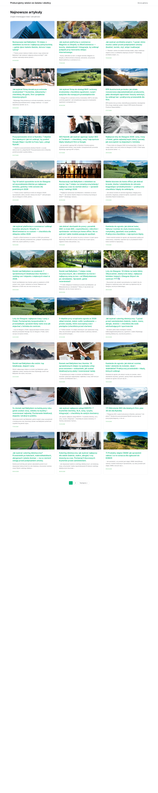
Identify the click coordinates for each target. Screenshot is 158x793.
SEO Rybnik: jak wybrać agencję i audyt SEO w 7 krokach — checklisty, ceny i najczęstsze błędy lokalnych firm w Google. (79, 139)
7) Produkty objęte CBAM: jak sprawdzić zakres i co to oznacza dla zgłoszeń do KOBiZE (123, 455)
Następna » (84, 483)
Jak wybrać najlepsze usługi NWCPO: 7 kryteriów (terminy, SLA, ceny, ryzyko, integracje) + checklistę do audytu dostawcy (79, 410)
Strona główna (143, 3)
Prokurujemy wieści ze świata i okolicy (30, 3)
